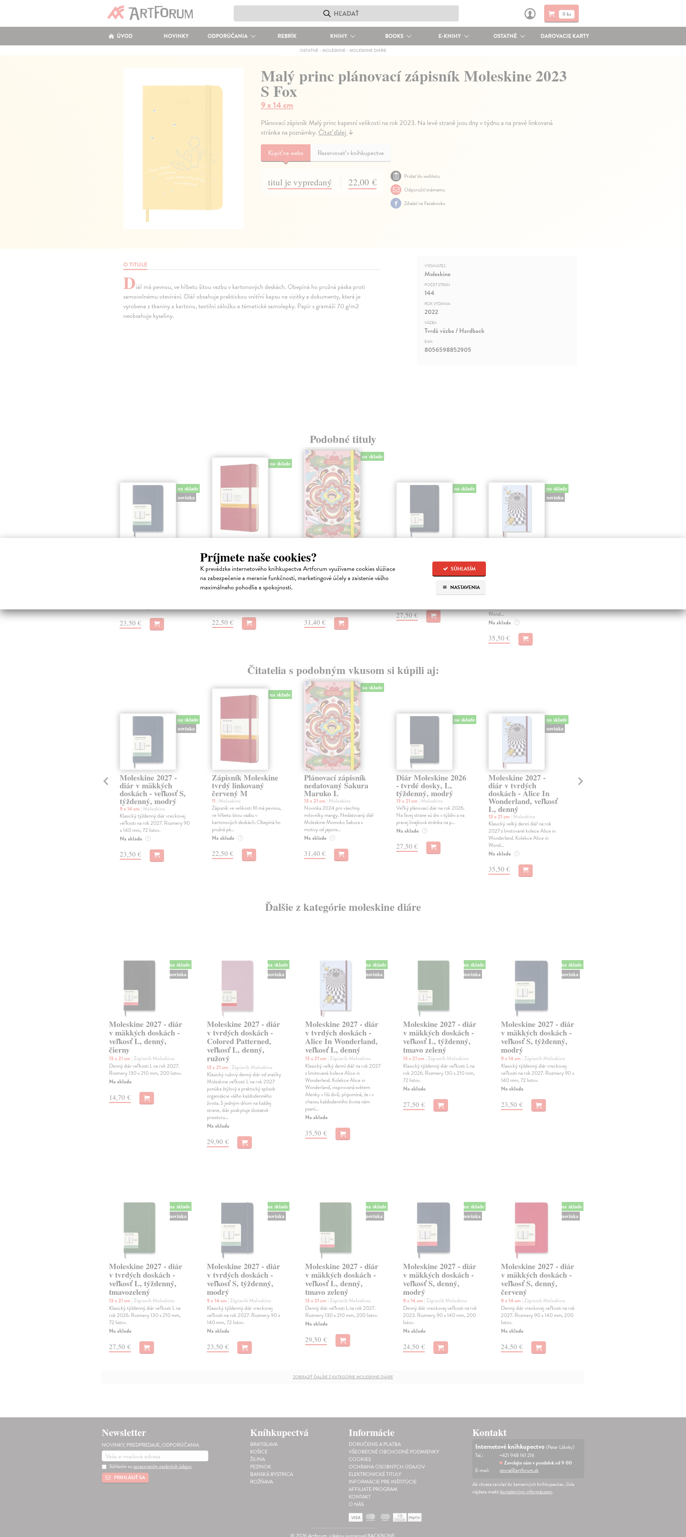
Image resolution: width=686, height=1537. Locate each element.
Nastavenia (464, 587)
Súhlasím (463, 569)
